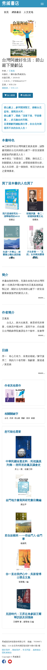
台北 (6, 418)
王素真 (12, 71)
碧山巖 (17, 418)
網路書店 (16, 12)
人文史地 (28, 12)
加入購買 (11, 95)
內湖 (11, 418)
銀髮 (33, 418)
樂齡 (23, 418)
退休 (28, 418)
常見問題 (26, 650)
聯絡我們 (16, 650)
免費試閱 (26, 95)
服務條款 (37, 650)
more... (41, 297)
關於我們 (6, 650)
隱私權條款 (7, 653)
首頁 (6, 12)
